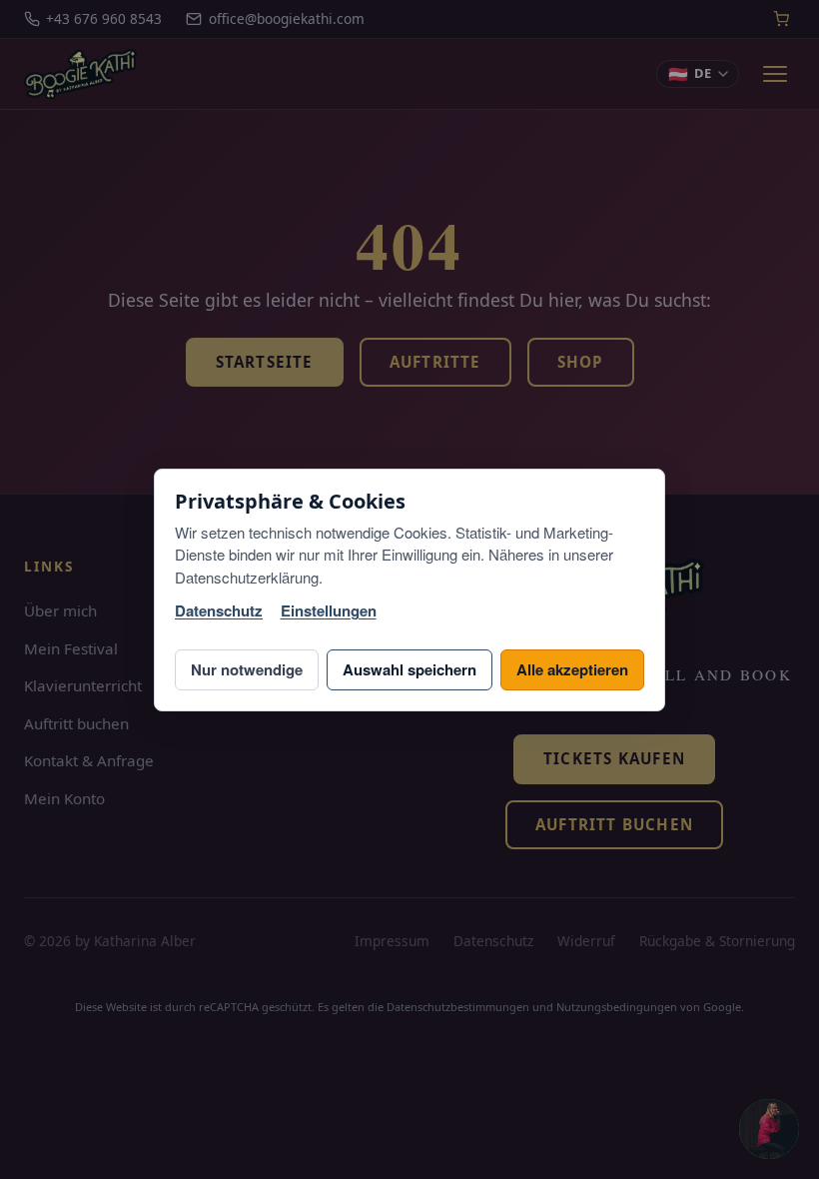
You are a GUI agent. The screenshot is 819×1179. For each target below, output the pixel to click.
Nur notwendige (247, 669)
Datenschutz (219, 610)
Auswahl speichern (409, 669)
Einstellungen (329, 610)
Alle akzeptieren (572, 669)
